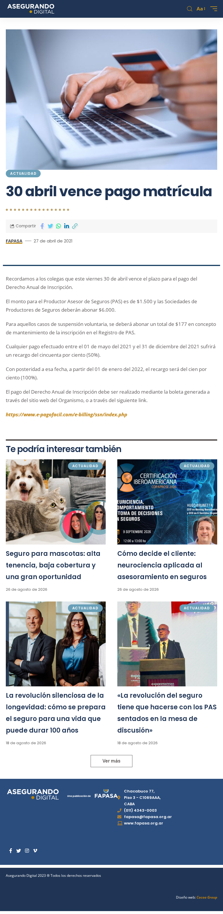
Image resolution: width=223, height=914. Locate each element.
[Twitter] (18, 851)
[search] (190, 8)
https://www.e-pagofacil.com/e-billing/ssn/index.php (66, 414)
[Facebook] (10, 851)
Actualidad (23, 173)
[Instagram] (27, 851)
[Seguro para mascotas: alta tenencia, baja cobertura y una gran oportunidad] (56, 501)
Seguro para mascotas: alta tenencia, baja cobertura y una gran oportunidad (53, 565)
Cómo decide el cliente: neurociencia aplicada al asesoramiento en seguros (162, 565)
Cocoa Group (207, 897)
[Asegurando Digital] (31, 8)
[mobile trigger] (212, 8)
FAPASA (14, 241)
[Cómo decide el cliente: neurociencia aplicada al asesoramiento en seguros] (167, 501)
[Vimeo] (35, 851)
